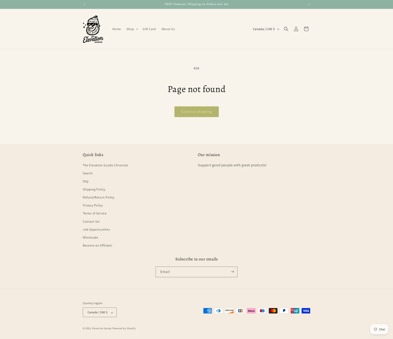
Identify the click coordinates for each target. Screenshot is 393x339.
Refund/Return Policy (98, 197)
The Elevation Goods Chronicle (105, 165)
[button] (132, 29)
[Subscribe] (232, 271)
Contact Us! (91, 221)
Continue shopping (196, 111)
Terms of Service (95, 213)
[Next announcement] (309, 4)
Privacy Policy (93, 205)
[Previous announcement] (84, 4)
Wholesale (90, 237)
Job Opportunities (96, 229)
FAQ (85, 181)
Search (88, 173)
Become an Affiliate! (97, 246)
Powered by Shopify (124, 328)
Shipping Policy (94, 189)
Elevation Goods (102, 328)
